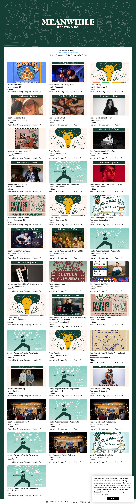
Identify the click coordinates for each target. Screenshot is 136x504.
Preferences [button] (104, 494)
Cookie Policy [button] (98, 492)
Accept (113, 498)
